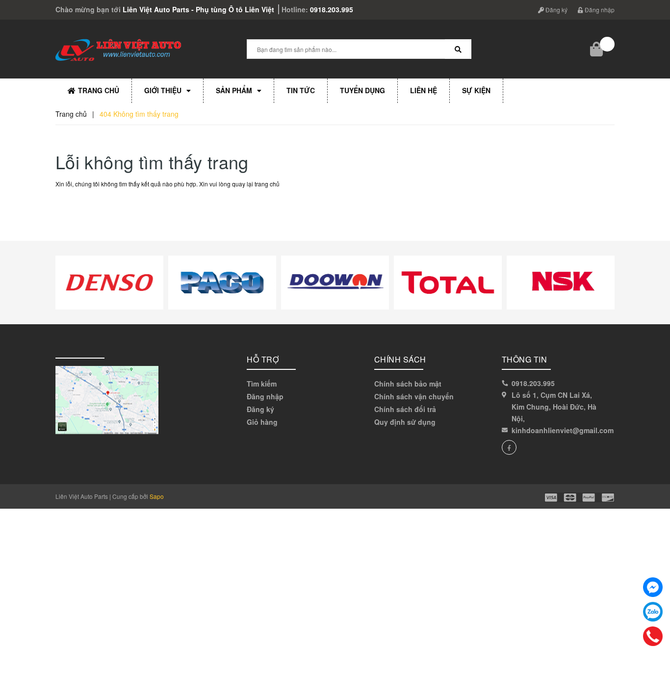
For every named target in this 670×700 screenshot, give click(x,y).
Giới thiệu (162, 90)
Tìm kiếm (262, 384)
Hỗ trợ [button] (263, 359)
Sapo (157, 496)
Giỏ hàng (262, 422)
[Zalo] (653, 612)
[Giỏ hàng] (597, 49)
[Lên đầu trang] (655, 670)
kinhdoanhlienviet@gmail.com (563, 430)
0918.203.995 (331, 9)
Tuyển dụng (362, 90)
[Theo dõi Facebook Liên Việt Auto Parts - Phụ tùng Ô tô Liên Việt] (509, 447)
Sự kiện (476, 90)
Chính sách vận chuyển (414, 396)
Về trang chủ (88, 206)
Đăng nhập (599, 9)
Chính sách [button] (400, 359)
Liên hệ (423, 90)
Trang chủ (98, 90)
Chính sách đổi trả (405, 409)
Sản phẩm (234, 90)
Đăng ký (555, 9)
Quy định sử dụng (405, 422)
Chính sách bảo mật (407, 384)
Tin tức (300, 90)
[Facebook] (653, 587)
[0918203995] (653, 636)
